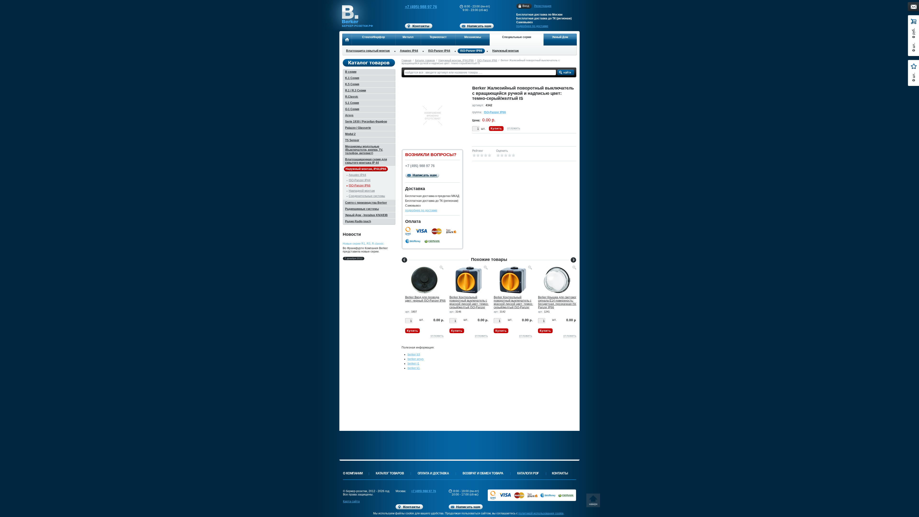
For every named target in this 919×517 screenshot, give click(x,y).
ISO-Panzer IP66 (471, 50)
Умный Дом (560, 37)
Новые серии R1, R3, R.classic (363, 243)
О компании (353, 473)
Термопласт (438, 37)
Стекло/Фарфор (373, 37)
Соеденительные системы (367, 196)
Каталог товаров (425, 60)
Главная (406, 60)
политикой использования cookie (541, 513)
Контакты (560, 473)
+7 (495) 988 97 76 (421, 7)
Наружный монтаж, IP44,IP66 (456, 60)
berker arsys (416, 359)
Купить (496, 128)
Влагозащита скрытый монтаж (368, 50)
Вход (525, 6)
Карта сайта (351, 501)
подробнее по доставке (532, 26)
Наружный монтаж (505, 50)
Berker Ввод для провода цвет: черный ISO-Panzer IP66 (425, 299)
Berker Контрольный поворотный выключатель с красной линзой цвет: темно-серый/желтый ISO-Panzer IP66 (469, 304)
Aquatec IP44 (409, 50)
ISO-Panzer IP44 (439, 50)
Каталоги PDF (528, 473)
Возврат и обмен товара (483, 473)
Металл (408, 37)
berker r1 (413, 363)
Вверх (594, 502)
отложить (513, 128)
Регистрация (542, 6)
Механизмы (472, 37)
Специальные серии (516, 37)
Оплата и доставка (433, 473)
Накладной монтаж (362, 190)
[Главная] (347, 39)
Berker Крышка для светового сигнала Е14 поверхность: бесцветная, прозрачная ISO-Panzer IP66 (558, 302)
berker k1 (414, 368)
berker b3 (414, 354)
